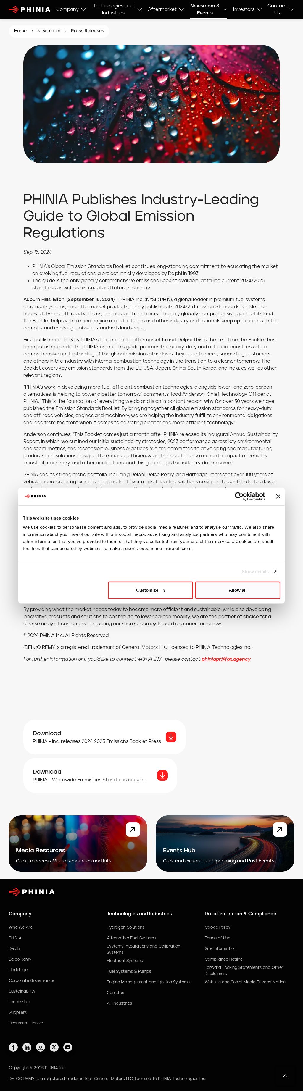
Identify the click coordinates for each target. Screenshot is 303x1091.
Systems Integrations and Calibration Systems (143, 949)
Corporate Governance (31, 981)
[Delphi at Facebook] (13, 1047)
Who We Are (21, 927)
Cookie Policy (217, 927)
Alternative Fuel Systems (131, 938)
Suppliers (18, 1013)
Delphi (15, 949)
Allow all (237, 590)
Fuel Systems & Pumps (129, 971)
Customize (147, 590)
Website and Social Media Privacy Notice (245, 982)
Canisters (116, 993)
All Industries (119, 1003)
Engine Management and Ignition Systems (148, 982)
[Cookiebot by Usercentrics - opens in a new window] (239, 496)
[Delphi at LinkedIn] (26, 1047)
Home (20, 31)
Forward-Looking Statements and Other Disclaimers (244, 971)
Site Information (220, 949)
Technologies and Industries (139, 913)
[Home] (29, 10)
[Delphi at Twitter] (54, 1047)
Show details (255, 571)
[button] (285, 1076)
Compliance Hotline (224, 959)
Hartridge (18, 970)
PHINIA (15, 938)
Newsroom (48, 31)
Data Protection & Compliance (240, 913)
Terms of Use (217, 938)
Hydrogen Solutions (125, 927)
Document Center (26, 1023)
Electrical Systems (125, 961)
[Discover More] (133, 829)
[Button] (171, 737)
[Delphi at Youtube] (67, 1047)
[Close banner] (278, 496)
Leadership (19, 1002)
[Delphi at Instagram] (40, 1047)
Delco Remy (20, 959)
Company (20, 913)
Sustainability (22, 991)
